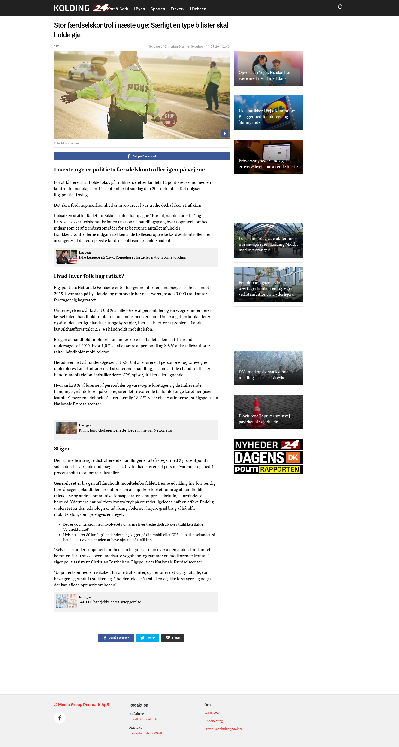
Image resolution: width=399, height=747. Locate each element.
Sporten (158, 8)
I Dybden (198, 8)
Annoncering (213, 721)
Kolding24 (211, 713)
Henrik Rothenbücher (144, 719)
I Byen (139, 8)
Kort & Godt (117, 8)
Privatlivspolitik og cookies (223, 728)
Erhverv (177, 8)
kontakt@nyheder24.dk (146, 733)
